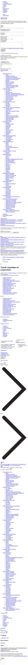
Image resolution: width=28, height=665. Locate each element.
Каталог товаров (4, 70)
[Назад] (1, 469)
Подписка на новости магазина (7, 225)
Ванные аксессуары (7, 277)
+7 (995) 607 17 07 (5, 353)
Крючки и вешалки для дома (9, 285)
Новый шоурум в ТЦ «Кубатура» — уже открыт (11, 220)
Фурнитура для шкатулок (8, 293)
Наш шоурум (6, 8)
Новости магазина (6, 231)
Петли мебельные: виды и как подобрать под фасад (12, 251)
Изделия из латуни (7, 282)
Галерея (5, 12)
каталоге (6, 274)
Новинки (5, 214)
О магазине (5, 2)
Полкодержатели (7, 291)
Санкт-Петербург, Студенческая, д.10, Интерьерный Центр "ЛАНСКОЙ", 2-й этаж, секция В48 (13, 465)
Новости (5, 9)
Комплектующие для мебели (9, 283)
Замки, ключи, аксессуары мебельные (11, 281)
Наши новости (4, 218)
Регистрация (6, 15)
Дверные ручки (6, 278)
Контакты (5, 11)
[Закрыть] (5, 363)
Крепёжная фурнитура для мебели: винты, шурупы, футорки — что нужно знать (12, 245)
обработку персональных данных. (15, 48)
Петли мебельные (7, 290)
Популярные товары (7, 215)
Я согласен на (13, 48)
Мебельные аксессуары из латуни (8, 222)
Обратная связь (4, 17)
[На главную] (4, 361)
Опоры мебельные (7, 289)
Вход (4, 14)
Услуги (4, 6)
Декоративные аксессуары (9, 279)
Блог (4, 7)
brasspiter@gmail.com (20, 342)
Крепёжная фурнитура (8, 284)
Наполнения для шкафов (8, 288)
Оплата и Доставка (7, 3)
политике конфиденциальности (20, 656)
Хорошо (2, 658)
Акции (4, 5)
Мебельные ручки (7, 286)
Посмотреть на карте (7, 348)
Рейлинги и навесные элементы (10, 292)
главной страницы (12, 272)
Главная (5, 1)
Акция (4, 216)
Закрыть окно (4, 59)
